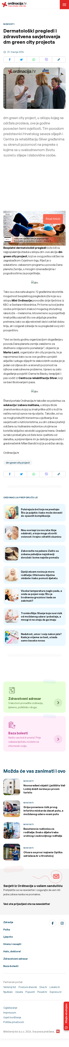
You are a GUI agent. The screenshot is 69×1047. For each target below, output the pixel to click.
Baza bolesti (10, 966)
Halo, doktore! (12, 951)
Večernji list (9, 987)
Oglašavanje (10, 1007)
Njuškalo (8, 991)
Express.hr (56, 991)
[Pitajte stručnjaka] (66, 1016)
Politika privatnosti (13, 1022)
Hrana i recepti (12, 944)
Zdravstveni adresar (15, 958)
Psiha (6, 929)
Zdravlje (8, 922)
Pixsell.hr (42, 991)
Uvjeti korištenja (12, 1017)
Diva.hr (43, 987)
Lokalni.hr (55, 987)
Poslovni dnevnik (28, 987)
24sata (19, 991)
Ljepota (8, 936)
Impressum (9, 1012)
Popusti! (30, 991)
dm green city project (18, 462)
